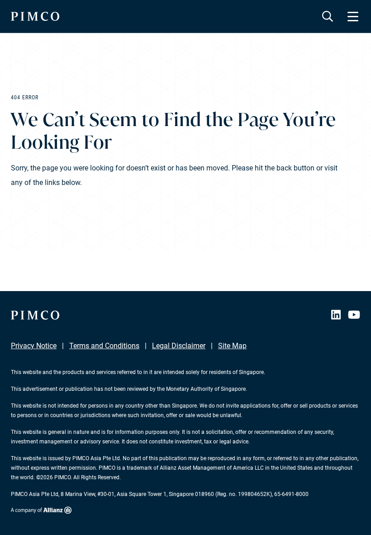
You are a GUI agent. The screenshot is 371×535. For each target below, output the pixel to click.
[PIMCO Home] (35, 16)
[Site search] (327, 16)
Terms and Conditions (104, 345)
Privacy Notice (34, 345)
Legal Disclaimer (178, 345)
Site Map (232, 345)
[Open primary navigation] (353, 16)
